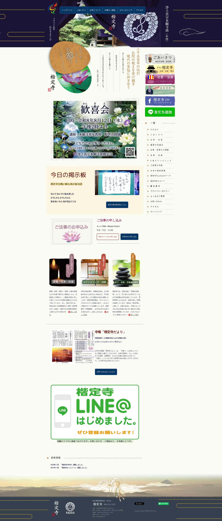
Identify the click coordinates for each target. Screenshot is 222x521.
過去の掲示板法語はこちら (117, 205)
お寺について (95, 10)
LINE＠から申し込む (129, 237)
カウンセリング (125, 10)
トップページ (67, 10)
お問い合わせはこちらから (106, 372)
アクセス (139, 10)
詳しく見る (134, 315)
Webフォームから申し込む (108, 237)
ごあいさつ (81, 10)
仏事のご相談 (110, 10)
